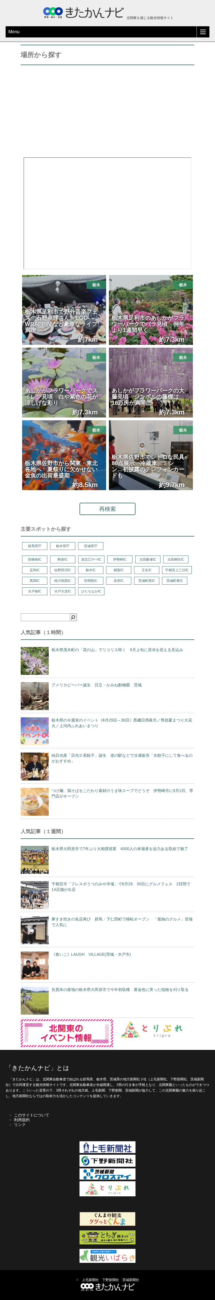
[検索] (73, 617)
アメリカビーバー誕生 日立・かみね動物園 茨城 (97, 685)
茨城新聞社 (130, 1280)
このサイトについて (31, 1115)
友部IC (119, 581)
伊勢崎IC (120, 559)
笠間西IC (90, 581)
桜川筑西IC (62, 581)
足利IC (35, 570)
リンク (20, 1124)
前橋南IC (34, 559)
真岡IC (35, 581)
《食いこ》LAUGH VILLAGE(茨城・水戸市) (91, 954)
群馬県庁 (34, 546)
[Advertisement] (107, 110)
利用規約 (22, 1120)
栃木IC (91, 570)
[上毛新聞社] (107, 1152)
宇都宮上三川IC (177, 570)
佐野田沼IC (62, 570)
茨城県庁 (90, 546)
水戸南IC (34, 591)
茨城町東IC (174, 581)
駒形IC (63, 559)
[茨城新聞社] (107, 1178)
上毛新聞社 (90, 1280)
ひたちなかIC (91, 591)
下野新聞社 (110, 1280)
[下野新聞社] (107, 1166)
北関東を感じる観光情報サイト (150, 18)
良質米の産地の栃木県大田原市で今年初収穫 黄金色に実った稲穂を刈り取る (120, 989)
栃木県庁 (62, 546)
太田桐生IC (175, 559)
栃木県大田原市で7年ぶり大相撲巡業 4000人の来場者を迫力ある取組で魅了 (120, 848)
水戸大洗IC (62, 591)
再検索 (107, 509)
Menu (14, 31)
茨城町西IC (146, 581)
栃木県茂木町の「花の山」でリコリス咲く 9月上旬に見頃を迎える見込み (117, 649)
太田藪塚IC (147, 559)
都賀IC (119, 570)
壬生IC (147, 570)
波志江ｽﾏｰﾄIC (91, 559)
